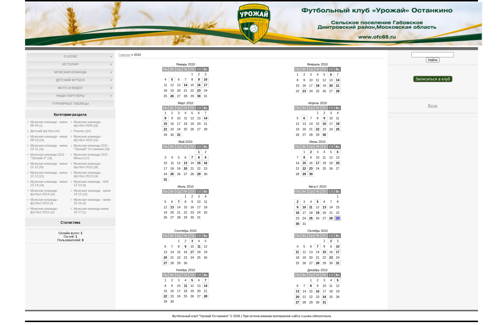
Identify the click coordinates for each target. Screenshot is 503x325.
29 (199, 174)
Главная (124, 54)
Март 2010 (185, 103)
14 (185, 85)
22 (165, 129)
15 (165, 123)
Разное (79, 131)
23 (199, 90)
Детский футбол (42, 131)
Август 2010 (317, 186)
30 (199, 96)
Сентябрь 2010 (185, 230)
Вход (432, 105)
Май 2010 (185, 141)
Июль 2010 (186, 186)
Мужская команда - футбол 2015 (44, 201)
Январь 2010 (185, 64)
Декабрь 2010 (317, 270)
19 (317, 212)
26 (172, 96)
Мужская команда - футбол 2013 (88, 174)
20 (331, 85)
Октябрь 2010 (317, 230)
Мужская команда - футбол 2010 (88, 138)
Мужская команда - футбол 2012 (88, 165)
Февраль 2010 (317, 64)
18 (317, 85)
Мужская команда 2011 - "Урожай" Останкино (92, 147)
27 (165, 263)
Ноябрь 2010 (185, 270)
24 (324, 297)
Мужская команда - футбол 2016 (44, 210)
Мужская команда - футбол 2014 (44, 192)
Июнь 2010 (317, 141)
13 (185, 163)
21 (337, 85)
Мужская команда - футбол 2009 (88, 123)
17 (205, 85)
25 (337, 129)
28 (337, 91)
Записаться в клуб (432, 79)
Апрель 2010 (317, 103)
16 (199, 85)
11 (310, 207)
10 (205, 79)
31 (178, 134)
